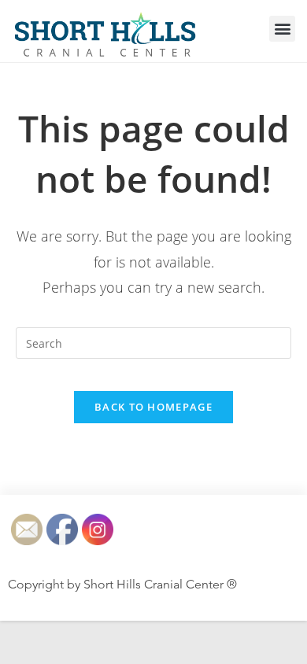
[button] (282, 29)
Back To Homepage (153, 407)
